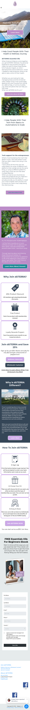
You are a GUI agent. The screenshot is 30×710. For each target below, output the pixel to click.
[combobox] (5, 621)
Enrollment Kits (4, 678)
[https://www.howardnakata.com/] (15, 3)
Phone (5, 617)
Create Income (4, 679)
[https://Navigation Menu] (15, 685)
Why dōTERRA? (4, 675)
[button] (1, 7)
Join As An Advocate (5, 668)
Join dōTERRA (6, 665)
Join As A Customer (5, 670)
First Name (6, 595)
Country (6, 625)
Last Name (6, 602)
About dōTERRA (7, 673)
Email (5, 610)
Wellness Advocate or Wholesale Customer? (11, 667)
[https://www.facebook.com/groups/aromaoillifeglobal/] (15, 696)
